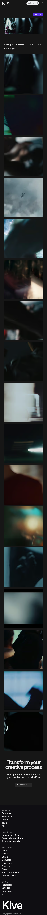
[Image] (23, 115)
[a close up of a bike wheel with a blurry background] (23, 74)
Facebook (7, 891)
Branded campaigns (12, 838)
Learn (5, 857)
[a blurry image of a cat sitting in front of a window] (23, 690)
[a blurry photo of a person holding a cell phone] (23, 156)
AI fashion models (11, 841)
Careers (6, 866)
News (5, 854)
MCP (4, 826)
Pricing (5, 820)
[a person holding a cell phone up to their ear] (23, 649)
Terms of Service (10, 873)
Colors (5, 869)
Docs (4, 850)
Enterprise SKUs (10, 835)
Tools (4, 823)
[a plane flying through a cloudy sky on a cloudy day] (23, 197)
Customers (7, 863)
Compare (6, 860)
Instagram (7, 885)
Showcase (7, 817)
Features (6, 813)
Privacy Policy (9, 876)
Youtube (6, 888)
